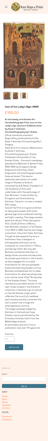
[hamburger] (6, 7)
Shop (4, 399)
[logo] (27, 7)
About (5, 402)
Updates (6, 405)
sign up (24, 386)
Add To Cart (14, 347)
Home (5, 396)
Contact (6, 408)
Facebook (7, 416)
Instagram (7, 419)
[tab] (7, 96)
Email (4, 374)
